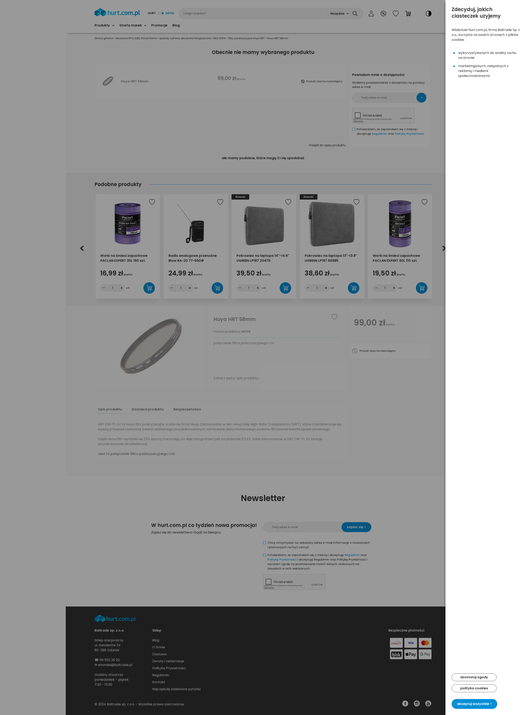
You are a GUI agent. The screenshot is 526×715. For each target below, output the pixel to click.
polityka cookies (474, 688)
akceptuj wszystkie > (474, 703)
